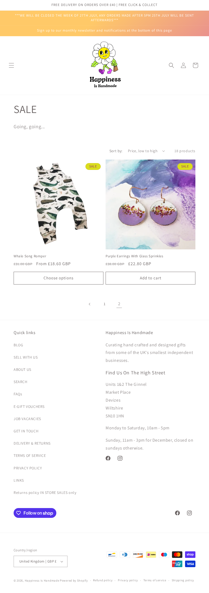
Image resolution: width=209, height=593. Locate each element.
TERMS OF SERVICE (30, 455)
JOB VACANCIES (27, 418)
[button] (11, 65)
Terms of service (154, 580)
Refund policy (102, 580)
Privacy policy (128, 580)
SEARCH (20, 381)
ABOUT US (22, 369)
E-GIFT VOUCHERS (29, 406)
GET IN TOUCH (26, 431)
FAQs (18, 394)
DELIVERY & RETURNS (32, 443)
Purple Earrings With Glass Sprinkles (134, 256)
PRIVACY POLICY (28, 468)
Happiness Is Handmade (42, 580)
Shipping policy (183, 580)
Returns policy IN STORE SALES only (45, 492)
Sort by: (115, 150)
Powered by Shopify (74, 580)
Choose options (58, 277)
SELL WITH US (26, 357)
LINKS (19, 480)
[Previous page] (90, 304)
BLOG (18, 345)
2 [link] (119, 304)
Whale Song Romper (30, 256)
